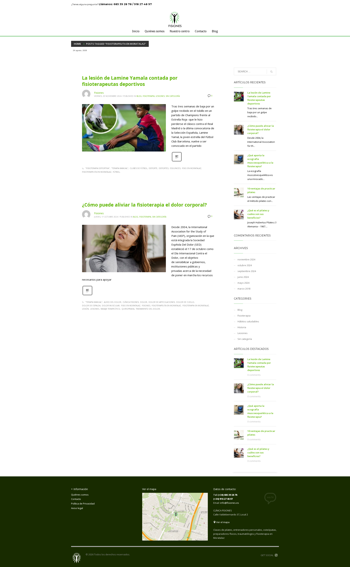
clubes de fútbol (138, 168)
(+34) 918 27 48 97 (223, 498)
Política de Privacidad (83, 503)
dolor (143, 302)
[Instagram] (276, 555)
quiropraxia (128, 309)
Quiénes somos (80, 494)
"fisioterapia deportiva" (97, 168)
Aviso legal (77, 508)
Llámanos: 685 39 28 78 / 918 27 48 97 (125, 4)
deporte (153, 168)
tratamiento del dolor (148, 309)
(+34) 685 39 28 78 (227, 494)
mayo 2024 (243, 282)
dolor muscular (111, 305)
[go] (271, 71)
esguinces (175, 168)
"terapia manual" (119, 168)
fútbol (116, 172)
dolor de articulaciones (162, 302)
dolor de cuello (185, 302)
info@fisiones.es (229, 502)
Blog (139, 96)
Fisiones (99, 92)
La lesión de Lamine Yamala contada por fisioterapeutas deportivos (130, 81)
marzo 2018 (244, 288)
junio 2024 (243, 277)
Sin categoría (173, 96)
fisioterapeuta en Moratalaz (96, 172)
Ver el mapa (223, 522)
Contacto (76, 499)
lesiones (94, 309)
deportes (163, 168)
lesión (85, 309)
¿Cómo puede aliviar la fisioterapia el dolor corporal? (144, 204)
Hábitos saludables (248, 321)
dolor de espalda (91, 305)
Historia (242, 327)
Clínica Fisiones (131, 302)
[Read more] (176, 161)
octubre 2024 (245, 265)
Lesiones (160, 96)
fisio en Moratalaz (191, 168)
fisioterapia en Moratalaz (195, 305)
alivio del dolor (112, 302)
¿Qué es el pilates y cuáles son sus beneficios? (258, 214)
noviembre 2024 (246, 259)
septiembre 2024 (247, 271)
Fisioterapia (149, 96)
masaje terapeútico (110, 309)
